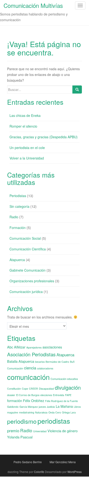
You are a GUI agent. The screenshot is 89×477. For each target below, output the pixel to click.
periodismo (22, 421)
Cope (25, 388)
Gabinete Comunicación (27, 270)
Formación (17, 227)
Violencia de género (62, 430)
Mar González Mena (63, 462)
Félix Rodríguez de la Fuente (61, 401)
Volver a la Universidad (26, 158)
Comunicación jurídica (26, 291)
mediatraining (26, 412)
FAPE (68, 395)
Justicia (51, 406)
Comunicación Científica (27, 249)
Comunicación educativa (64, 379)
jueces (42, 406)
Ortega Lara (69, 412)
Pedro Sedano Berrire (28, 462)
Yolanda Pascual (20, 436)
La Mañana (64, 406)
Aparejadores (34, 347)
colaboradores (45, 368)
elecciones (46, 395)
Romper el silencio (23, 126)
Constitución (14, 388)
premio (13, 430)
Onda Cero (54, 412)
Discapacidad (46, 388)
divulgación (68, 387)
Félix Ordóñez (33, 400)
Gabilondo (13, 406)
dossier (11, 395)
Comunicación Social (25, 238)
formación (14, 400)
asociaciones (52, 346)
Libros (77, 406)
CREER (33, 388)
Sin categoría (19, 206)
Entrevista (58, 395)
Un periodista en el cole (27, 147)
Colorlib (39, 472)
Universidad (40, 431)
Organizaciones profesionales (31, 280)
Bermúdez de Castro (57, 361)
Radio (13, 216)
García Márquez (28, 406)
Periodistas (17, 195)
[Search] (77, 89)
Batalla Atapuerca (20, 361)
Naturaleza (41, 412)
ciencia (30, 368)
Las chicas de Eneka (25, 115)
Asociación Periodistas (31, 354)
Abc (10, 346)
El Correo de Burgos (27, 395)
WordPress (74, 472)
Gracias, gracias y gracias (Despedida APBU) (43, 136)
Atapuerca (17, 259)
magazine (12, 412)
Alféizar (19, 346)
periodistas (53, 421)
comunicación (28, 377)
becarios (40, 361)
